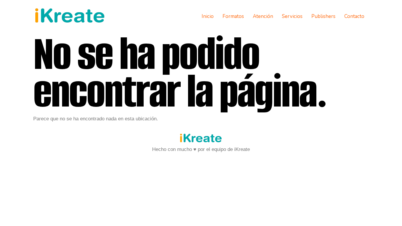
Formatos (233, 16)
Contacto (354, 16)
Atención (263, 16)
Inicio (208, 16)
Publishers (323, 16)
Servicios (292, 16)
